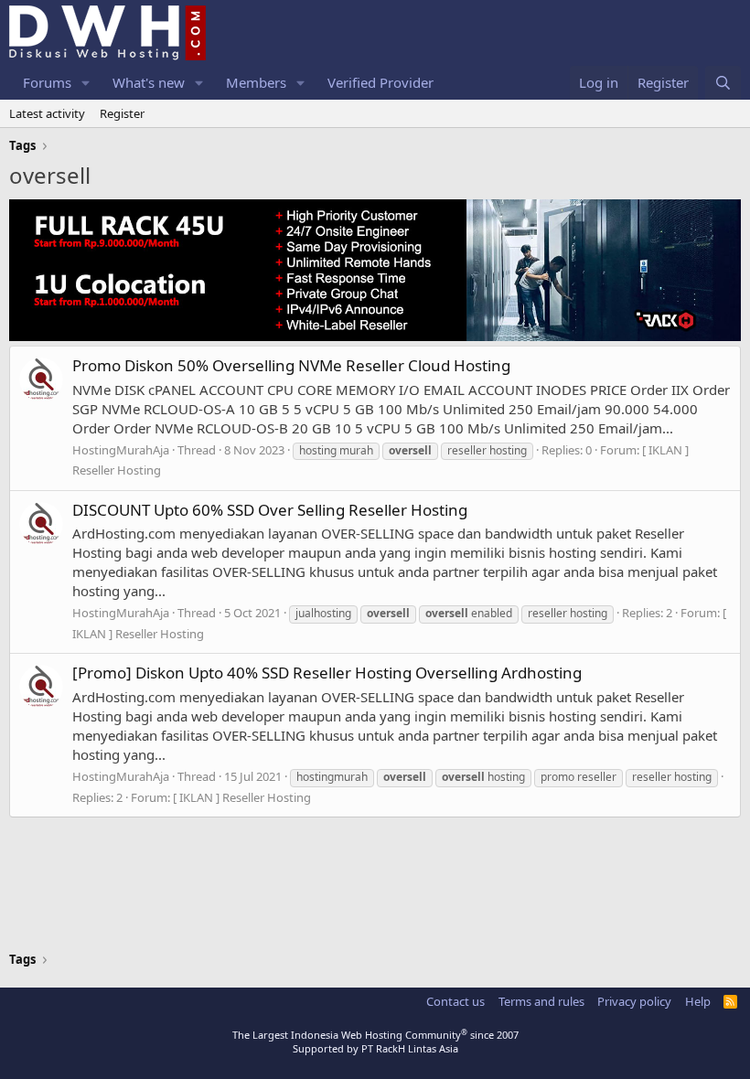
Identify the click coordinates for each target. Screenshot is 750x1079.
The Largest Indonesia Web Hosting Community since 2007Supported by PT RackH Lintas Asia (375, 1041)
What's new (148, 82)
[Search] (723, 83)
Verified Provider (380, 82)
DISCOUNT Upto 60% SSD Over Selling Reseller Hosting (269, 509)
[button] (86, 83)
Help (698, 1001)
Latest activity (47, 113)
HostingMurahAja (120, 450)
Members (256, 82)
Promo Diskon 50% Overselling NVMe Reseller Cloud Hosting (291, 365)
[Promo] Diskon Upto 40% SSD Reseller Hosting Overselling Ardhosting (327, 672)
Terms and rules (541, 1001)
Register (122, 113)
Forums (47, 82)
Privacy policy (634, 1001)
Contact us (455, 1001)
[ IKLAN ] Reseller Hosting (242, 797)
